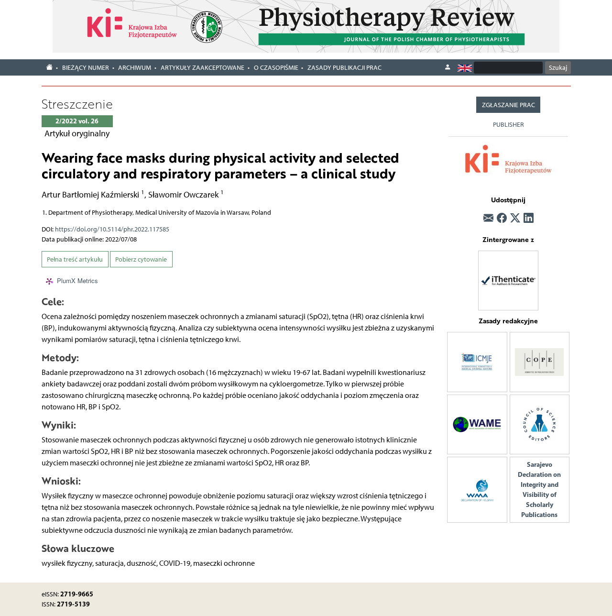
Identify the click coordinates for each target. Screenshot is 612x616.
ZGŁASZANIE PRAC (508, 105)
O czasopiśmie (276, 68)
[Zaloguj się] (447, 67)
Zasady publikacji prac (344, 68)
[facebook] (502, 218)
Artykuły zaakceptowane (202, 68)
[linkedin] (529, 218)
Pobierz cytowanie (141, 259)
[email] (488, 218)
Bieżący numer (85, 68)
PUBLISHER (508, 125)
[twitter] (515, 218)
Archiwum (134, 68)
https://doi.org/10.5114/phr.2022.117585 (112, 229)
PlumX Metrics (77, 280)
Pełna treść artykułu (75, 259)
